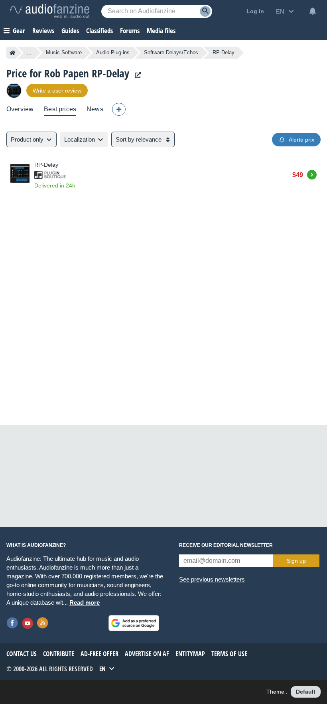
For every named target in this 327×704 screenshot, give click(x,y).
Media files (161, 30)
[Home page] (13, 53)
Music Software (64, 52)
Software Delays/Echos (171, 52)
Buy (312, 173)
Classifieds (99, 30)
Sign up (296, 561)
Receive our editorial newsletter (226, 545)
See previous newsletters (212, 579)
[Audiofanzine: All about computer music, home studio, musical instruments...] (49, 11)
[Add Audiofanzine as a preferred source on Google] (133, 623)
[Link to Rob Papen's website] (136, 75)
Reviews (43, 30)
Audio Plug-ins (113, 52)
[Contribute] (119, 109)
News (95, 109)
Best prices (60, 109)
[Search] (205, 11)
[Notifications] (312, 11)
